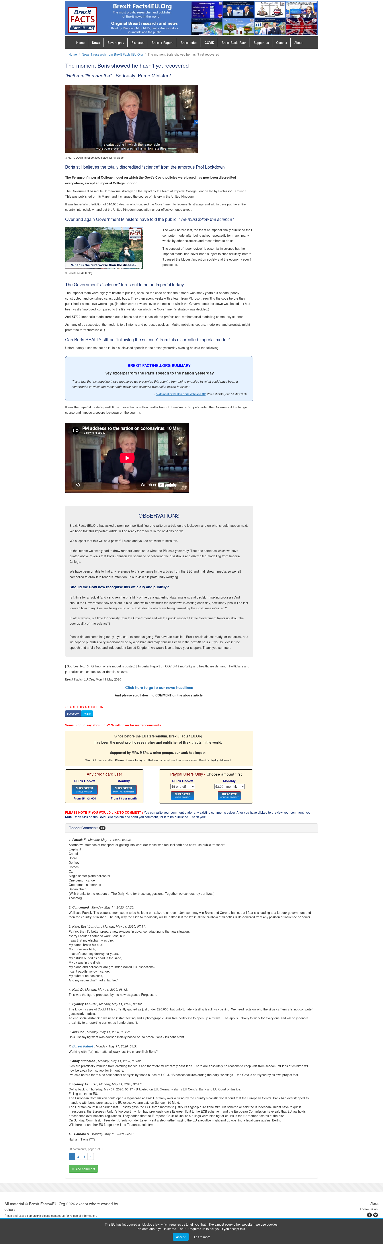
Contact (281, 42)
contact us (58, 1215)
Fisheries (137, 42)
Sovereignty (115, 42)
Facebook (73, 713)
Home (80, 42)
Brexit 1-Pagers (162, 42)
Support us (261, 42)
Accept (181, 1237)
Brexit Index (189, 42)
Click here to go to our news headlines (159, 687)
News (96, 42)
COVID (209, 42)
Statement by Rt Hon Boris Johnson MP (181, 394)
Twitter (87, 713)
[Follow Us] (375, 1216)
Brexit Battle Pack (234, 42)
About (298, 42)
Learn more (202, 1237)
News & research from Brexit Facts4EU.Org (112, 54)
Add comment (85, 1169)
